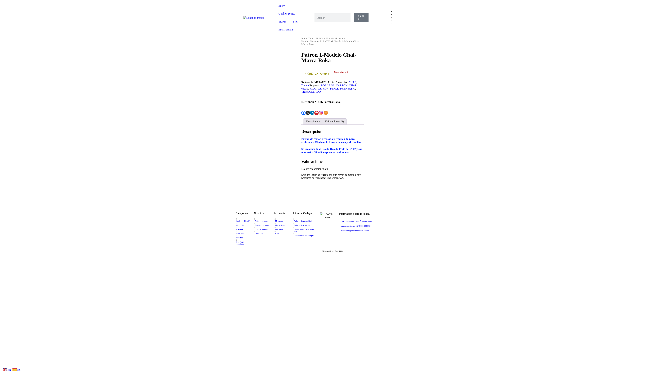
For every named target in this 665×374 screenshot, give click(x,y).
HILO (313, 88)
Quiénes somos (286, 13)
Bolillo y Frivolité (325, 38)
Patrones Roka (318, 41)
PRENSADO (347, 88)
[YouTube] (394, 17)
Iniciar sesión (285, 29)
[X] (308, 113)
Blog (295, 21)
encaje (304, 88)
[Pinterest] (316, 113)
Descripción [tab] (313, 121)
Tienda (282, 21)
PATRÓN (323, 88)
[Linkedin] (312, 113)
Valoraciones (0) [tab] (334, 121)
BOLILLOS (328, 85)
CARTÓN (342, 85)
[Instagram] (321, 113)
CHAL (330, 41)
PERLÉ (334, 88)
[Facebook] (303, 113)
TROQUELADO (311, 91)
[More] (326, 113)
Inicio (281, 5)
